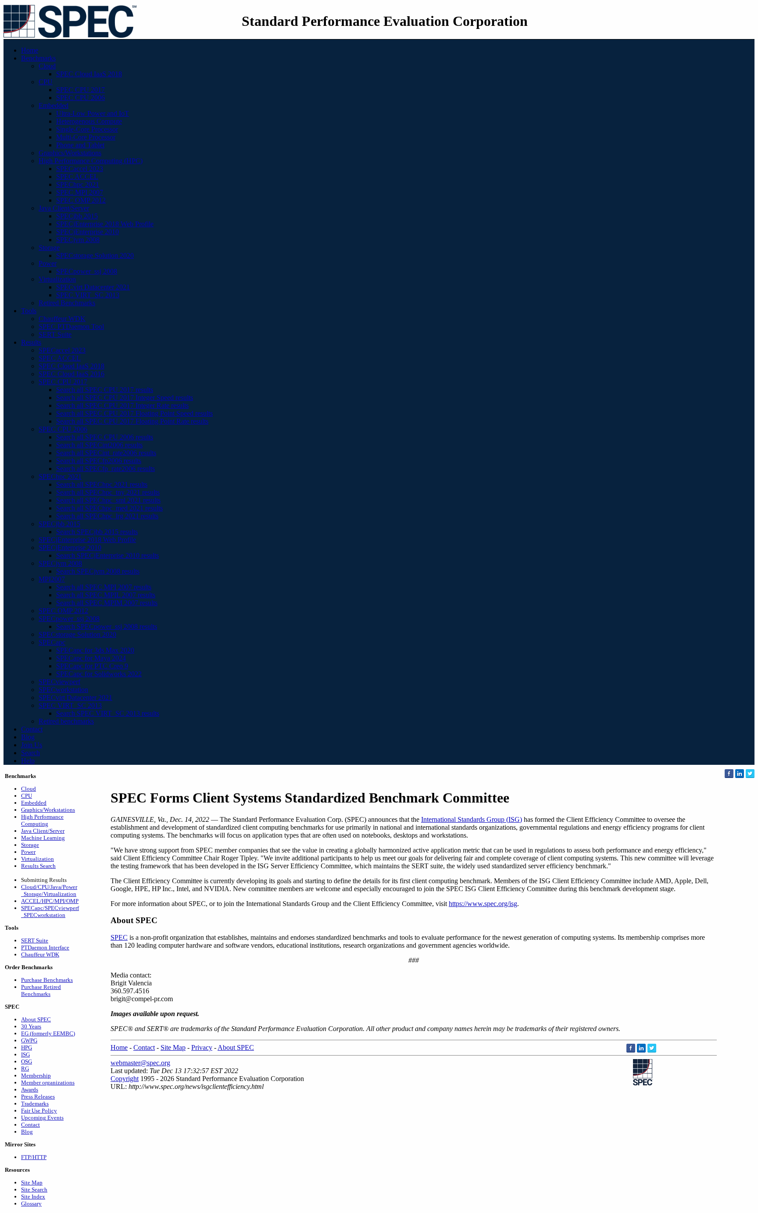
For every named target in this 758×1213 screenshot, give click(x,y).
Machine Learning (43, 838)
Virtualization (57, 279)
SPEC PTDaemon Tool (71, 326)
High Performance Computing (42, 820)
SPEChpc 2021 (77, 184)
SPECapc (52, 642)
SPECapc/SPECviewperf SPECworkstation (50, 911)
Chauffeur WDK (62, 318)
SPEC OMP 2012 (81, 200)
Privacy (201, 1047)
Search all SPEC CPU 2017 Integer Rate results (122, 405)
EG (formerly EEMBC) (48, 1033)
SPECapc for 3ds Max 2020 (95, 650)
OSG (26, 1061)
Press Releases (38, 1096)
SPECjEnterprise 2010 (87, 231)
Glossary (31, 1203)
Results (31, 342)
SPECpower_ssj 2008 (86, 271)
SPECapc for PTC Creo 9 (92, 666)
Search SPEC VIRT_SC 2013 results (107, 713)
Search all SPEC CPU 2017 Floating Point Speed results (134, 413)
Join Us (31, 745)
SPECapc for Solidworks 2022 (99, 674)
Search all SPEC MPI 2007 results (103, 587)
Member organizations (48, 1082)
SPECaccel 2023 (79, 168)
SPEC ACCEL (77, 176)
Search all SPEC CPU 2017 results (104, 389)
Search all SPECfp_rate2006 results (105, 468)
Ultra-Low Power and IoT (92, 113)
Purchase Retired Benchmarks (41, 990)
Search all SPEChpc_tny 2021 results (108, 492)
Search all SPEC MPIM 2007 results (106, 602)
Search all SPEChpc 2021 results (101, 484)
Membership (36, 1075)
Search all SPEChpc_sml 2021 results (108, 500)
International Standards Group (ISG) (471, 819)
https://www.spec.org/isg (483, 903)
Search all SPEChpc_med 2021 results (109, 508)
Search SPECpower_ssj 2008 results (106, 626)
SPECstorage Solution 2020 (95, 255)
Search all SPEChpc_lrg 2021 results (107, 516)
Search (30, 752)
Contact (32, 729)
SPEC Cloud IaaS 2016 (71, 374)
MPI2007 (52, 579)
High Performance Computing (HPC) (91, 160)
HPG (26, 1047)
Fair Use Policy (39, 1110)
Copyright (125, 1078)
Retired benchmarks (66, 721)
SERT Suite (55, 334)
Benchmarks (38, 58)
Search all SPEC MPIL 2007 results (105, 595)
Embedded (53, 105)
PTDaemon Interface (45, 947)
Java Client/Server (64, 208)
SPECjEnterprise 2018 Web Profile (105, 224)
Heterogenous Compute (89, 121)
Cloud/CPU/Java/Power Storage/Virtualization (49, 890)
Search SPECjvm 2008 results (97, 571)
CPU (46, 82)
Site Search (34, 1189)
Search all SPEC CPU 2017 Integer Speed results (124, 397)
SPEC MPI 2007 (79, 192)
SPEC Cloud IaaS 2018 (89, 74)
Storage (49, 247)
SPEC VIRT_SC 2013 (87, 295)
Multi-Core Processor (85, 137)
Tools (28, 310)
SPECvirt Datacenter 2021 (93, 287)
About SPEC (36, 1019)
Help (28, 760)
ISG (25, 1054)
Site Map (32, 1182)
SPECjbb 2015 (77, 216)
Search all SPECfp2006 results (98, 460)
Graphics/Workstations (70, 153)
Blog (28, 737)
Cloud (47, 66)
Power (48, 263)
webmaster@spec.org (140, 1063)
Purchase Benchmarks (47, 980)
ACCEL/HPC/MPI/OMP (50, 901)
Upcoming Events (42, 1117)
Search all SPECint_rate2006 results (106, 453)
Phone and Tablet (80, 145)
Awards (29, 1089)
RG (25, 1068)
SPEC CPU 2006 (80, 97)
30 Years (31, 1026)
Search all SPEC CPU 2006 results (104, 437)
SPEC (119, 937)
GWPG (29, 1040)
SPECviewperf (59, 681)
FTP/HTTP (33, 1157)
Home (29, 50)
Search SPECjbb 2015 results (97, 531)
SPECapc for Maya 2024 (91, 658)
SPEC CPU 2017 (80, 89)
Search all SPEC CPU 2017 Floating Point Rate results (132, 421)
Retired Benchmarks (67, 303)
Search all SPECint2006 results (99, 445)
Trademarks (35, 1103)
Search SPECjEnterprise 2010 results (107, 555)
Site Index (33, 1196)
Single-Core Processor (87, 129)
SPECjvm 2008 (78, 239)
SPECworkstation (63, 689)
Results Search (38, 866)
